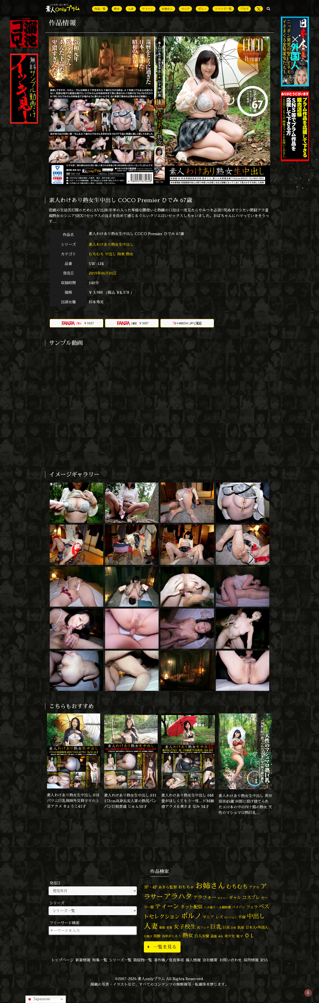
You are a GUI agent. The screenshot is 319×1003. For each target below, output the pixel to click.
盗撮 (213, 936)
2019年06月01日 (103, 273)
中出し (110, 254)
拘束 (121, 254)
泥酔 (156, 936)
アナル (254, 887)
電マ (239, 936)
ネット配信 (191, 906)
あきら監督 (167, 887)
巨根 (233, 927)
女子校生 (185, 927)
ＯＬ (249, 935)
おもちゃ (186, 887)
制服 (162, 927)
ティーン (147, 9)
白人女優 (201, 936)
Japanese (41, 998)
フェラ (252, 907)
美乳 (220, 936)
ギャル (235, 897)
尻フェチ (203, 928)
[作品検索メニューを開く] (268, 8)
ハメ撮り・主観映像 (217, 907)
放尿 (240, 927)
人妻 (131, 9)
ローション (230, 917)
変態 (169, 927)
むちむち (96, 254)
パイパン (238, 907)
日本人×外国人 (256, 927)
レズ (219, 917)
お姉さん (167, 9)
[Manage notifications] (308, 992)
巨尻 (226, 927)
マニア (185, 9)
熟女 (117, 9)
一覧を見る (165, 947)
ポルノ (202, 9)
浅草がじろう (171, 936)
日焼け (148, 936)
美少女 (229, 936)
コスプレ (251, 897)
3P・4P (150, 887)
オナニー (223, 898)
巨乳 (216, 927)
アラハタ (178, 896)
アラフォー (204, 897)
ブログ (244, 9)
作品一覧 (100, 9)
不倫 (242, 917)
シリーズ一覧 (223, 9)
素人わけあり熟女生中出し (112, 244)
